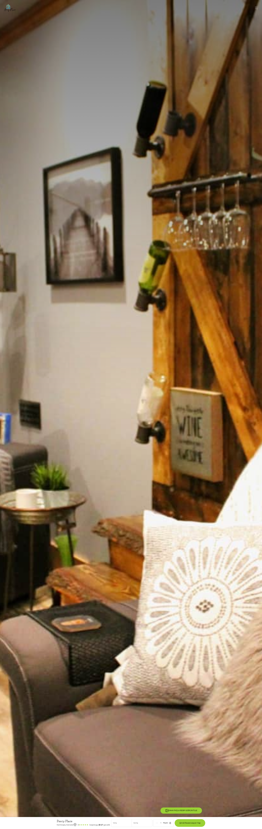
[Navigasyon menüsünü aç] (256, 8)
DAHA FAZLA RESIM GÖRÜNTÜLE (183, 810)
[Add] (170, 823)
